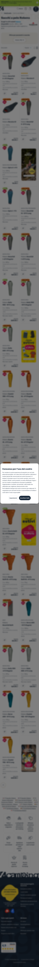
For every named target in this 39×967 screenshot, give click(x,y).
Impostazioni (13, 498)
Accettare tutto (25, 498)
